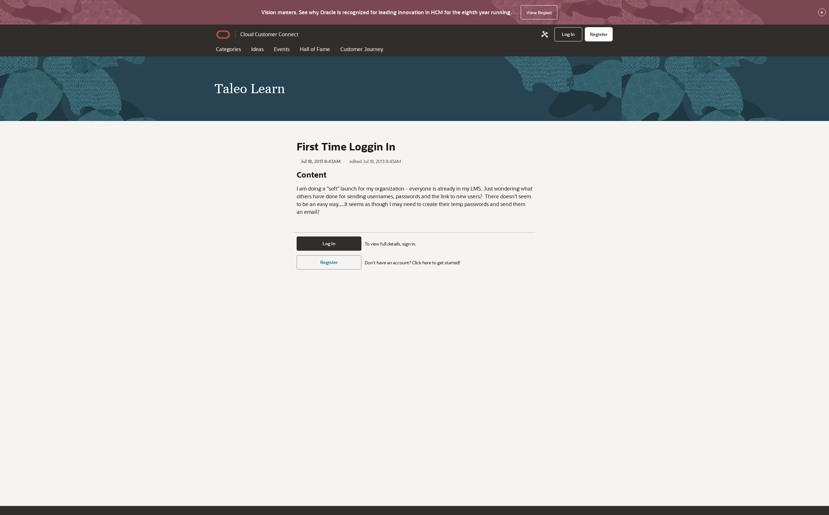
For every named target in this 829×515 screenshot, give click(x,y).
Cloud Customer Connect (269, 34)
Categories (228, 49)
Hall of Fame (315, 49)
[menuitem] (568, 34)
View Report (539, 12)
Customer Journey (361, 49)
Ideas (257, 49)
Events (282, 49)
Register (329, 262)
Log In (329, 243)
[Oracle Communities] (545, 34)
